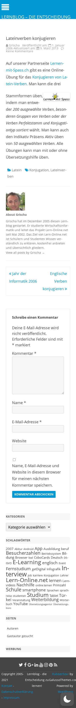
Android (28, 549)
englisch (50, 562)
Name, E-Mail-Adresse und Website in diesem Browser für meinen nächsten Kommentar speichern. (36, 475)
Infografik (54, 569)
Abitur (18, 549)
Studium (38, 595)
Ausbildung (51, 548)
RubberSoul (60, 674)
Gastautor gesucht (20, 636)
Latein (17, 170)
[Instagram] (46, 665)
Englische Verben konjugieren (55, 281)
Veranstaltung (21, 600)
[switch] (67, 699)
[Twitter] (21, 665)
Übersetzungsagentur (40, 604)
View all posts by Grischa (25, 253)
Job (30, 575)
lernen (55, 580)
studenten (19, 596)
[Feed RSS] (55, 665)
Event (62, 563)
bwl (30, 558)
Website (19, 440)
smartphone (34, 589)
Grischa (14, 45)
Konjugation (39, 170)
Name (19, 402)
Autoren (12, 628)
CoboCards (42, 557)
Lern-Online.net (27, 580)
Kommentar (24, 353)
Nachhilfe (25, 584)
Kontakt (6, 686)
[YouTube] (41, 665)
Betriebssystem (51, 554)
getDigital (39, 569)
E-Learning (27, 562)
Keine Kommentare (19, 51)
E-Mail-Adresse (27, 421)
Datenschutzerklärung (17, 692)
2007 (10, 548)
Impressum (11, 698)
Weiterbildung (45, 599)
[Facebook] (25, 665)
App (38, 548)
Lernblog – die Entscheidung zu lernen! (36, 20)
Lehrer (64, 575)
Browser (21, 557)
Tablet (54, 595)
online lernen (43, 585)
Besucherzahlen (23, 553)
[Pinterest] (51, 665)
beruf (65, 548)
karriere (38, 575)
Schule (13, 589)
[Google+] (30, 665)
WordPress (65, 692)
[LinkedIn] (36, 665)
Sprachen (53, 590)
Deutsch (57, 557)
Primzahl (59, 585)
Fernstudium (18, 569)
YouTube (20, 603)
